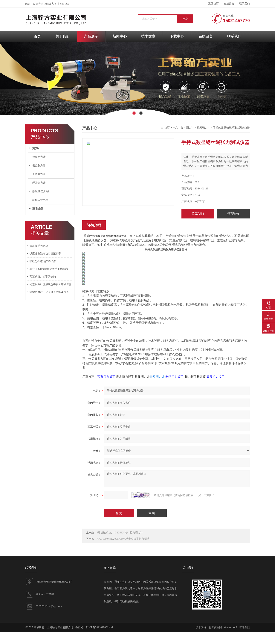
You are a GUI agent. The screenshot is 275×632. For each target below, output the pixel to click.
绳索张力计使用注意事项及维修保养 (50, 284)
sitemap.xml (230, 627)
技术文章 (148, 36)
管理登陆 (244, 627)
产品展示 (91, 36)
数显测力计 (38, 157)
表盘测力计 (38, 165)
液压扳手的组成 (39, 246)
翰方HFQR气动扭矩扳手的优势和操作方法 (51, 269)
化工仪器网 (215, 627)
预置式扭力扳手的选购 (43, 276)
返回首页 (213, 3)
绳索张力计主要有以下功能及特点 (49, 292)
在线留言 (229, 3)
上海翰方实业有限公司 (57, 3)
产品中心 (178, 127)
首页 (37, 36)
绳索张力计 (38, 182)
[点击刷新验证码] (141, 495)
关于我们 (62, 36)
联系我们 (244, 3)
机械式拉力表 (40, 200)
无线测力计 (38, 174)
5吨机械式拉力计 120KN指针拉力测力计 (120, 532)
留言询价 (233, 213)
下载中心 (177, 36)
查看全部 (38, 208)
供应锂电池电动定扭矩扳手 (45, 253)
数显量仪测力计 (41, 191)
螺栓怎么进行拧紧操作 (43, 261)
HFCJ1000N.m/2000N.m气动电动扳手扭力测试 (123, 538)
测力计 (36, 148)
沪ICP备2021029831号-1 (99, 627)
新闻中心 (120, 36)
